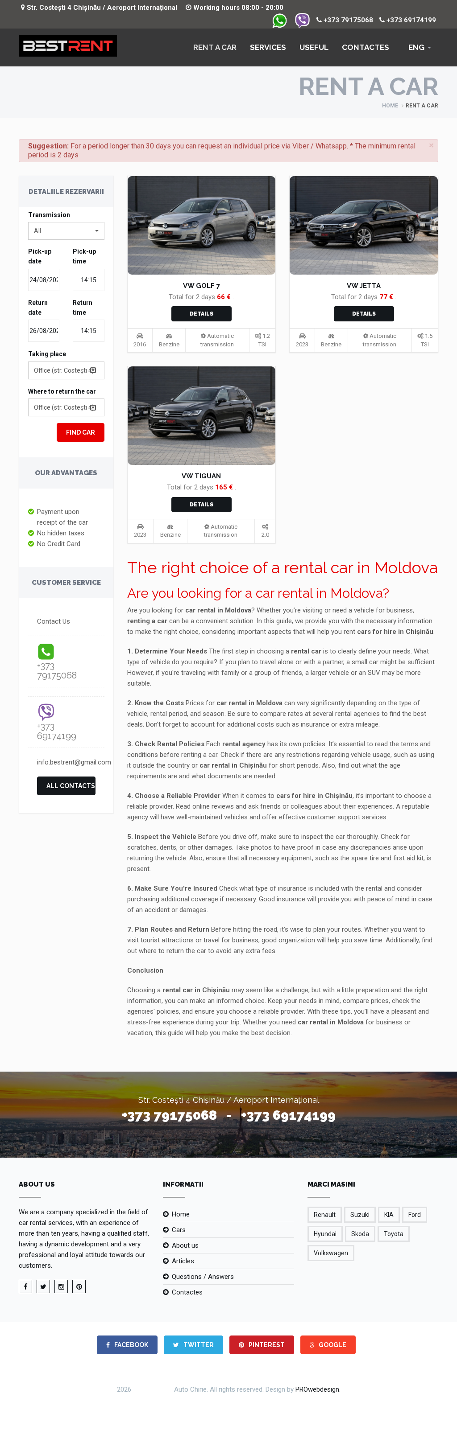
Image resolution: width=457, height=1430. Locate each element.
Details (201, 314)
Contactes (365, 47)
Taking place (47, 354)
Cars (179, 1230)
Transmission (49, 214)
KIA (389, 1214)
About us (185, 1245)
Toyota (393, 1233)
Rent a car (215, 47)
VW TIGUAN (201, 476)
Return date (38, 307)
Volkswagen (331, 1253)
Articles (183, 1261)
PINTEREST (266, 1344)
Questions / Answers (203, 1277)
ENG (416, 47)
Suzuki (360, 1214)
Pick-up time (84, 256)
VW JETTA (364, 286)
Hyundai (325, 1233)
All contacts (70, 785)
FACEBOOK (130, 1344)
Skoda (360, 1233)
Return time (82, 307)
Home (390, 106)
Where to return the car (62, 391)
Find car (80, 432)
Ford (414, 1214)
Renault (325, 1214)
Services (268, 47)
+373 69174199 (410, 20)
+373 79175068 (347, 20)
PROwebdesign (317, 1389)
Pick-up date (39, 256)
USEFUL (313, 47)
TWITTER (198, 1344)
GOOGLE (331, 1344)
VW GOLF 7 (201, 286)
